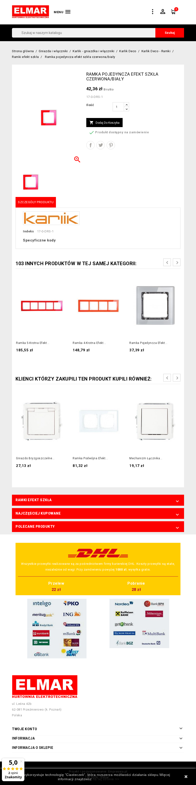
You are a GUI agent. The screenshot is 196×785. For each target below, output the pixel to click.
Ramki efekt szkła (34, 500)
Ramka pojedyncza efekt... (148, 343)
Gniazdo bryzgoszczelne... (35, 458)
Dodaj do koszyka (104, 122)
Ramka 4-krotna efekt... (89, 343)
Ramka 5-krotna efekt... (32, 343)
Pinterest (111, 145)
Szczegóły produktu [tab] (36, 202)
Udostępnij (90, 145)
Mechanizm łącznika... (146, 458)
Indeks (28, 231)
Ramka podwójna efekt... (90, 458)
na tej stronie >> (106, 779)
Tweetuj (100, 145)
